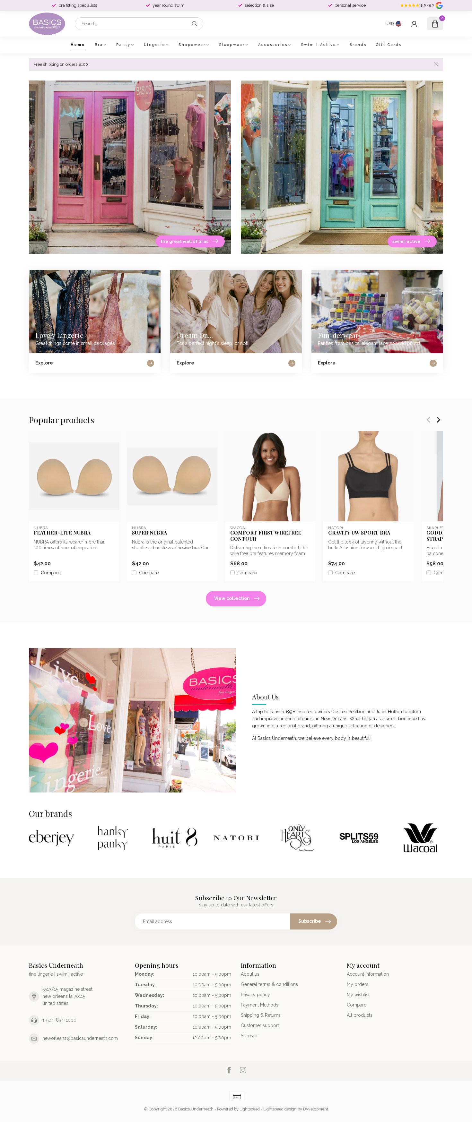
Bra (99, 45)
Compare (50, 572)
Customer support (260, 1025)
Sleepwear (232, 45)
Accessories (273, 45)
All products (359, 1015)
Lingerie (154, 45)
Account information (368, 974)
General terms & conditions (269, 984)
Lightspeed (250, 1109)
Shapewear (192, 45)
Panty (123, 45)
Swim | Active (318, 45)
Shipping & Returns (261, 1015)
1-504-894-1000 (59, 1020)
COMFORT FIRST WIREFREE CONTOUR (265, 536)
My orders (357, 984)
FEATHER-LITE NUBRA (62, 532)
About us (250, 974)
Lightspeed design (280, 1109)
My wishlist (358, 994)
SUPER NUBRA (149, 532)
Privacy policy (255, 994)
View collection (232, 598)
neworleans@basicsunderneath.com (80, 1038)
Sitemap (249, 1035)
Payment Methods (259, 1004)
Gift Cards (389, 45)
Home (78, 45)
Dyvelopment (315, 1109)
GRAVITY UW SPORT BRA (359, 532)
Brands (358, 45)
